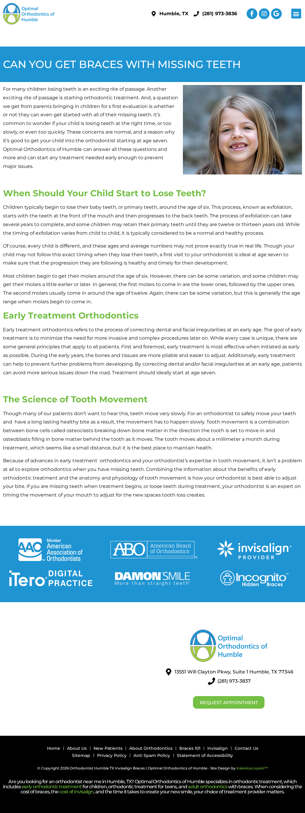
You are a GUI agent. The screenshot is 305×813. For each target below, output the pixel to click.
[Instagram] (264, 13)
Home (53, 748)
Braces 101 (189, 748)
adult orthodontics (207, 786)
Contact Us (246, 748)
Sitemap (81, 755)
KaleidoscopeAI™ (252, 768)
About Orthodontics (150, 748)
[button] (296, 13)
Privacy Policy (112, 755)
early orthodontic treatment (52, 786)
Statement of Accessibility (205, 755)
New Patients (108, 748)
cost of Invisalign (76, 792)
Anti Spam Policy (151, 755)
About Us (77, 748)
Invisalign (217, 748)
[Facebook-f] (252, 13)
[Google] (276, 13)
